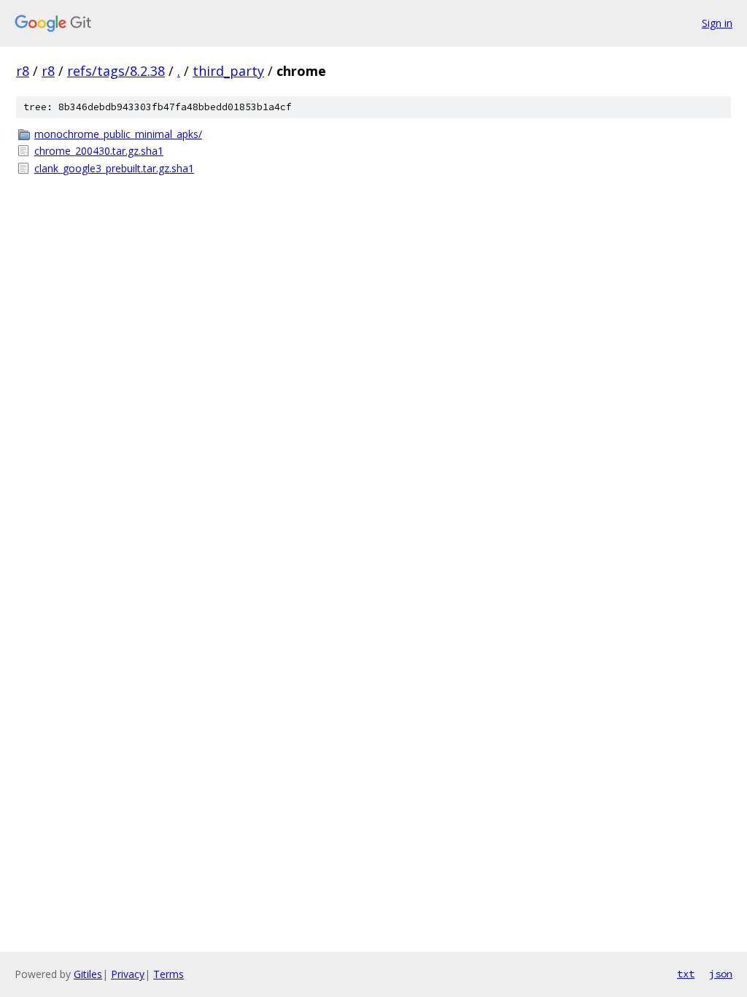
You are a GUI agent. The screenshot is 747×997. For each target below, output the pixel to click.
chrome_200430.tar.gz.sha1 (98, 151)
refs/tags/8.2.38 (116, 71)
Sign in (717, 23)
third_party (228, 71)
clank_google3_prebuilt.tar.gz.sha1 (114, 168)
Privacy (127, 974)
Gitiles (88, 974)
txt (685, 973)
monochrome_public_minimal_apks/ (118, 134)
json (720, 973)
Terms (168, 974)
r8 (22, 71)
